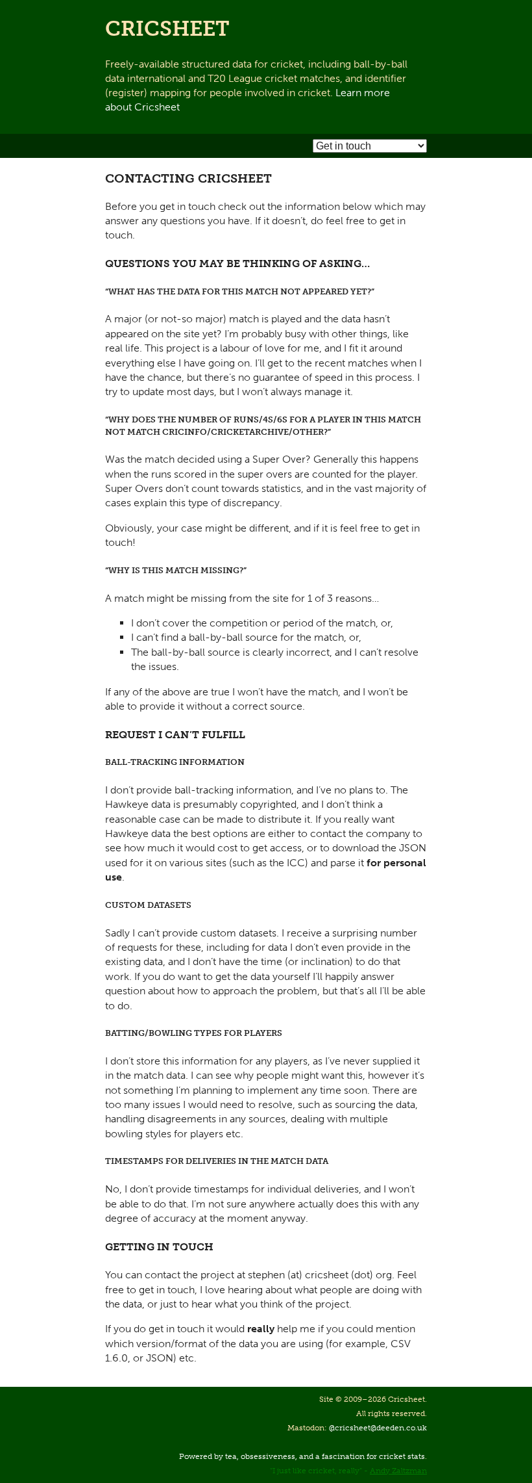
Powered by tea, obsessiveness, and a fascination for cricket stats (302, 1456)
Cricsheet (167, 28)
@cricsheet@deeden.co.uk (378, 1427)
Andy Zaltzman (398, 1470)
